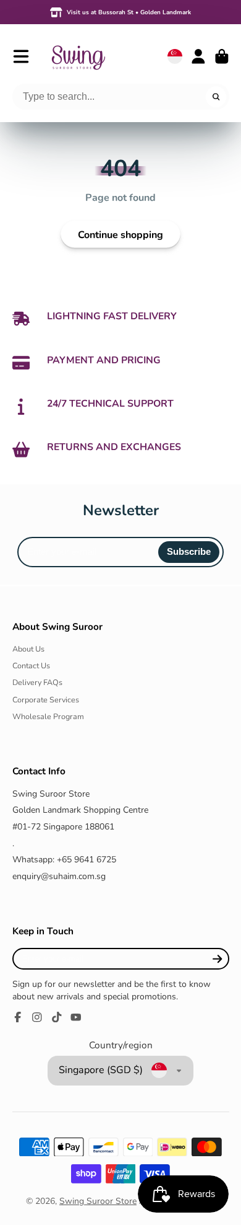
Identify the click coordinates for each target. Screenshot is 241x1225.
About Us (28, 648)
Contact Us (31, 665)
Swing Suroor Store (98, 1201)
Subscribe (189, 551)
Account (198, 56)
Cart (221, 56)
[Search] (216, 96)
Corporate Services (45, 699)
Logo (78, 56)
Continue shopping (120, 235)
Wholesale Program (48, 716)
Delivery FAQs (37, 682)
